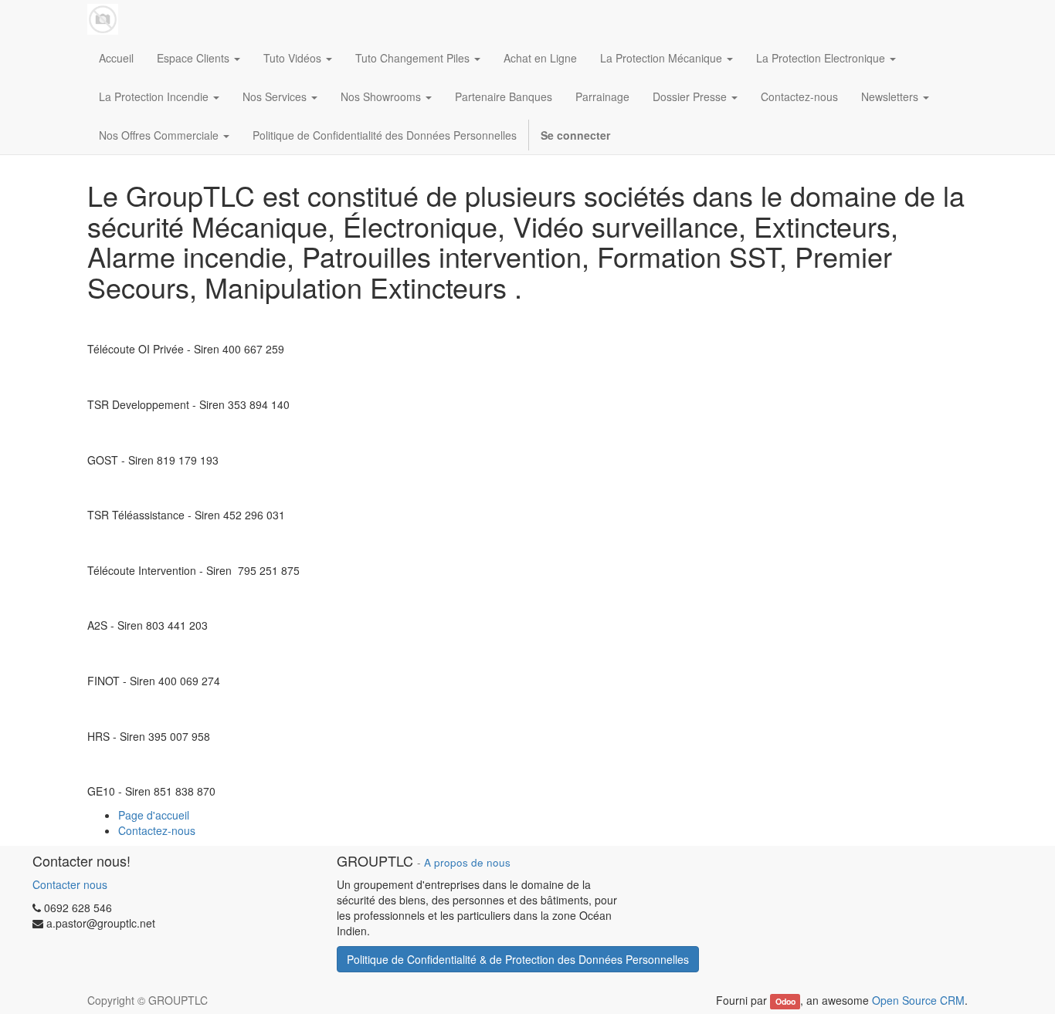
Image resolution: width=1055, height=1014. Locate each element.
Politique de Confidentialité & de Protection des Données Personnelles (518, 959)
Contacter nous (69, 884)
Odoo (785, 1001)
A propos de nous (467, 862)
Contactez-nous (156, 830)
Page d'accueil (153, 815)
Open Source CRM (918, 1000)
